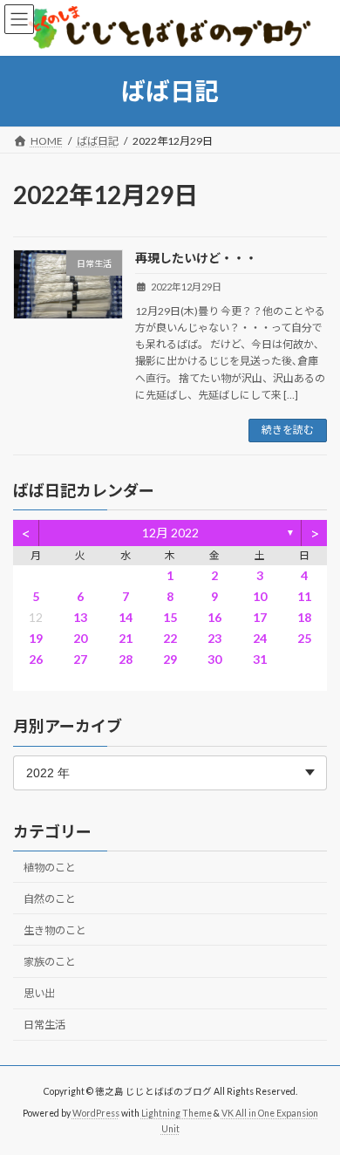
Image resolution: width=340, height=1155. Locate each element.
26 (36, 659)
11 (304, 596)
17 (260, 617)
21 (126, 638)
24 (260, 638)
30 (214, 659)
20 (80, 638)
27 (80, 659)
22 (170, 638)
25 (304, 638)
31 (260, 659)
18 (304, 617)
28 (126, 659)
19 (36, 638)
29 (170, 659)
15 (170, 617)
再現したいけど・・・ (196, 257)
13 (80, 617)
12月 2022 (170, 532)
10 (260, 596)
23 (214, 638)
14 (126, 617)
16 (214, 617)
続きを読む (288, 429)
